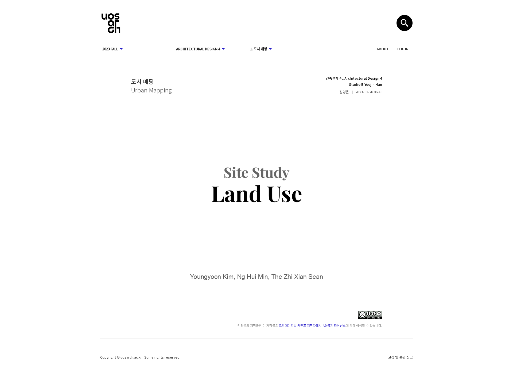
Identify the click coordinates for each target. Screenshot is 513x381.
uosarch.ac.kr (131, 357)
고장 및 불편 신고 (400, 357)
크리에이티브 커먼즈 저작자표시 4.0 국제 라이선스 (312, 325)
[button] (382, 49)
